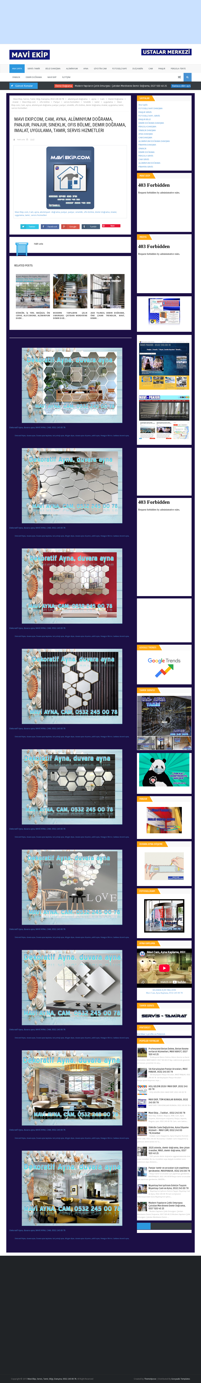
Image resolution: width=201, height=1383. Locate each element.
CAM (151, 68)
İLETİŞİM (66, 77)
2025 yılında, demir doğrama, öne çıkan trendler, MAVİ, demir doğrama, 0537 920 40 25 (169, 1150)
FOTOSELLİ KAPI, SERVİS (149, 116)
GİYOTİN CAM (100, 68)
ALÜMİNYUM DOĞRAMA (149, 163)
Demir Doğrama (47, 86)
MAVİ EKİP (52, 77)
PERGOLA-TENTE (178, 68)
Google (72, 226)
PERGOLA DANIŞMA (147, 126)
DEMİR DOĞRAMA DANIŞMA (151, 123)
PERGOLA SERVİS (146, 156)
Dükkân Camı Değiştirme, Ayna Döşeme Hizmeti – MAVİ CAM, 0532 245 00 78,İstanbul (169, 1130)
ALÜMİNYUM (72, 68)
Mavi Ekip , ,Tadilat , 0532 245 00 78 (167, 1113)
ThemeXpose (150, 1379)
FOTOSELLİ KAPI (119, 68)
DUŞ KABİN (138, 68)
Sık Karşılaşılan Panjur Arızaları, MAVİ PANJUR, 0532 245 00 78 (168, 1070)
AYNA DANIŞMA (146, 134)
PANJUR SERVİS (145, 112)
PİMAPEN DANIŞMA (147, 145)
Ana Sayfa (143, 105)
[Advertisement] (64, 22)
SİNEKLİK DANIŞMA (147, 130)
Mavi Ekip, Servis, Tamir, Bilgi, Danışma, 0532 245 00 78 (52, 1379)
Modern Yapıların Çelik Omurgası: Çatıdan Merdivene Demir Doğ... (70, 316)
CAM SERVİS (144, 159)
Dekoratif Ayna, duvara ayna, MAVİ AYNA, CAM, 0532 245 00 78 (37, 427)
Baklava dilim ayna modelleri (170, 86)
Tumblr (93, 226)
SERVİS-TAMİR (33, 68)
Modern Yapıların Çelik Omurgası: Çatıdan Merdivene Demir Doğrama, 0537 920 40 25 (105, 86)
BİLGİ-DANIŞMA (53, 68)
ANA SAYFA (17, 68)
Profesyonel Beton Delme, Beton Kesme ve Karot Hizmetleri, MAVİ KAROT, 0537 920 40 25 (168, 1051)
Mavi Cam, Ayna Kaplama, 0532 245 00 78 (164, 993)
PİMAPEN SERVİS (146, 167)
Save (113, 226)
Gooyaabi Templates (180, 1379)
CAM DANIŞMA (145, 137)
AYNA (85, 68)
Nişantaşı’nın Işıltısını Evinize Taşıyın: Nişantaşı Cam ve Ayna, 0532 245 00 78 (168, 1187)
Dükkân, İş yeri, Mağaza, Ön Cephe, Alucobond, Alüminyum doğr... (33, 316)
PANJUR (161, 68)
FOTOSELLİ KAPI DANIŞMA (151, 108)
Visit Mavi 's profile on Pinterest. (151, 1034)
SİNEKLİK (16, 77)
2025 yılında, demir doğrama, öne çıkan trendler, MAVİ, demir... (107, 316)
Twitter (32, 226)
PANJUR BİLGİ (145, 119)
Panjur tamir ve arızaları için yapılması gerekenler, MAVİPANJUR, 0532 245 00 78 (169, 1169)
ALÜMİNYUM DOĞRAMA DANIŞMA (154, 141)
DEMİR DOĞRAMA (34, 77)
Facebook (52, 226)
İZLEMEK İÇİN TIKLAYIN (164, 990)
